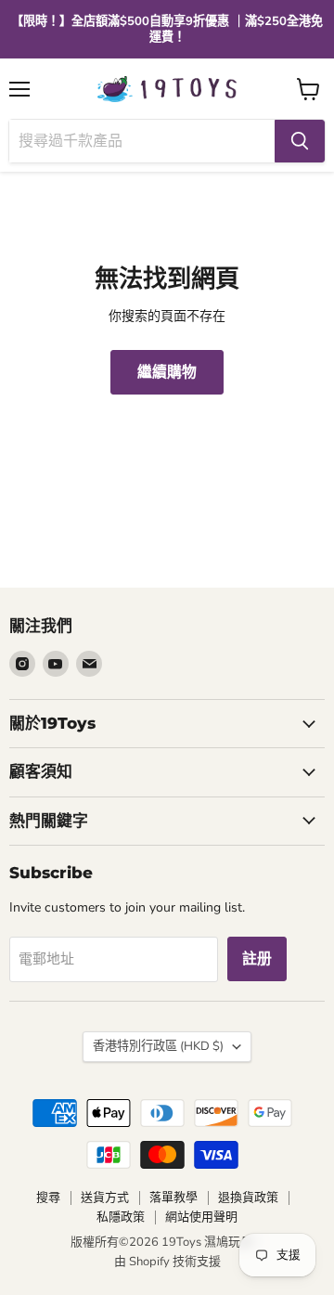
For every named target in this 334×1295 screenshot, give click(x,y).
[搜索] (300, 141)
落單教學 (173, 1197)
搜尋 (48, 1197)
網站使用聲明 (201, 1217)
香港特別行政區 (158, 1046)
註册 (257, 959)
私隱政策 (120, 1217)
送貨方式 (105, 1197)
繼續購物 (167, 372)
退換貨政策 (248, 1197)
